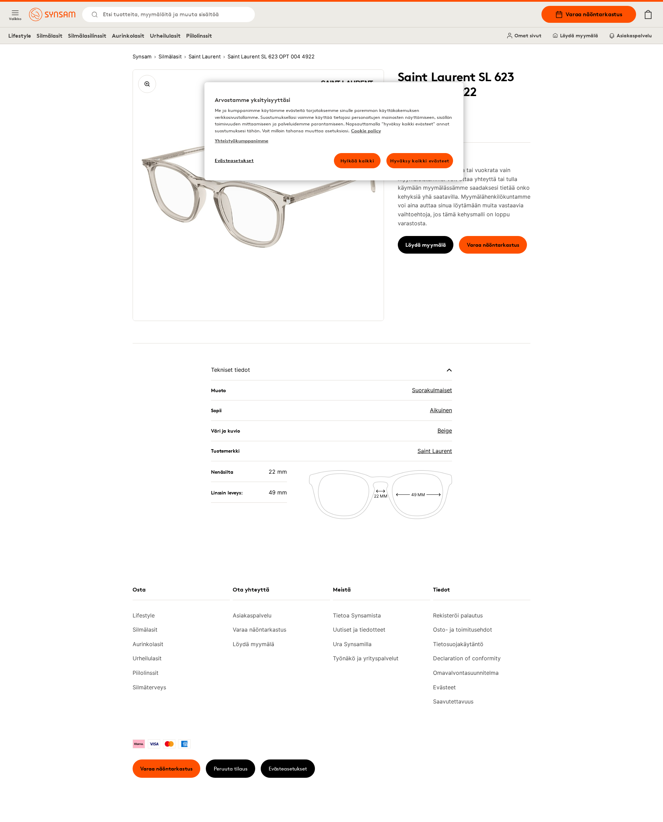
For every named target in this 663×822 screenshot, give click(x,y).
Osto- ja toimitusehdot (462, 629)
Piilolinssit (199, 35)
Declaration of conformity (467, 658)
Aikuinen (441, 410)
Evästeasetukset (288, 768)
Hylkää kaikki (357, 160)
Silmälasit (50, 35)
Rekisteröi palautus (458, 615)
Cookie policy (366, 130)
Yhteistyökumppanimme (241, 140)
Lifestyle (19, 35)
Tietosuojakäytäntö (458, 644)
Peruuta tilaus (231, 768)
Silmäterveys (149, 687)
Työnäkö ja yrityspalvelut (365, 658)
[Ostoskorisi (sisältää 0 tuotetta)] (648, 14)
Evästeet (444, 687)
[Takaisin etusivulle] (52, 14)
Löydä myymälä (579, 35)
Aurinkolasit (128, 35)
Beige (445, 430)
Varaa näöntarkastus (594, 14)
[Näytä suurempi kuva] (147, 84)
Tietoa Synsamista (357, 615)
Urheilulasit (165, 35)
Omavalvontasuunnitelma (466, 672)
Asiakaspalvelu (634, 35)
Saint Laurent (434, 450)
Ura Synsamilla (352, 644)
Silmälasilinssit (87, 35)
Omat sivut (528, 35)
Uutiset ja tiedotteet (359, 629)
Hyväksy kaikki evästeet (419, 160)
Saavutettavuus (453, 701)
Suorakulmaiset (432, 390)
